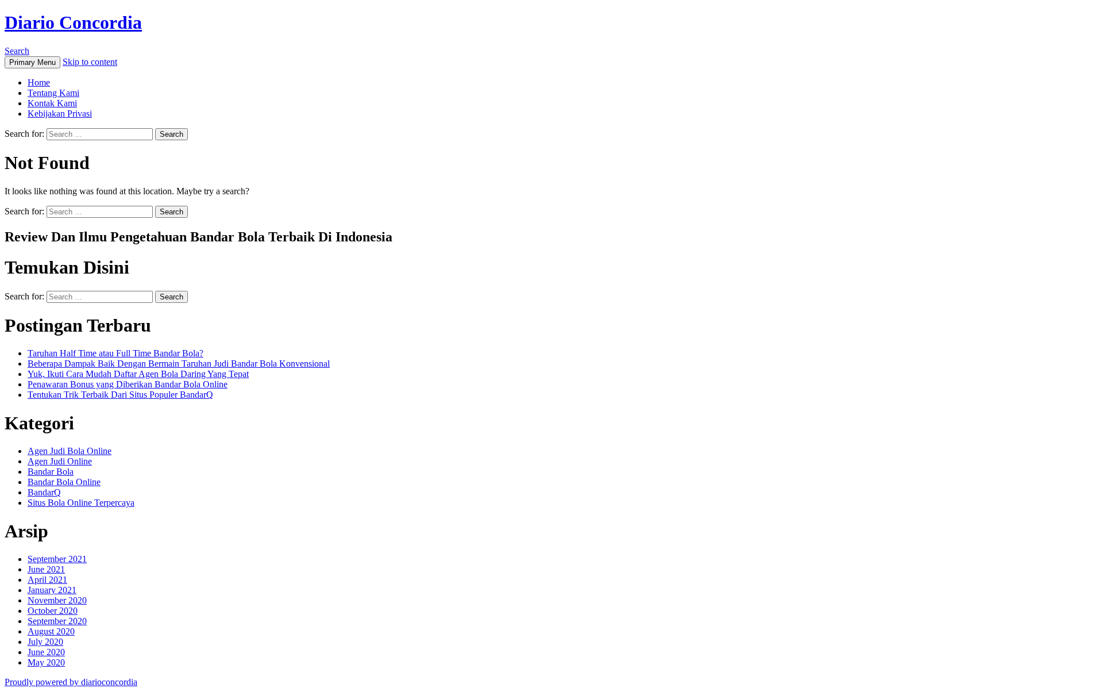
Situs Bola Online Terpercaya (81, 503)
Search (17, 51)
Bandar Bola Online (64, 482)
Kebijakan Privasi (60, 113)
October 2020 (53, 611)
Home (39, 82)
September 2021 (57, 559)
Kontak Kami (52, 103)
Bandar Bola (51, 471)
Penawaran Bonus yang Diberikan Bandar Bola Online (127, 384)
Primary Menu (32, 62)
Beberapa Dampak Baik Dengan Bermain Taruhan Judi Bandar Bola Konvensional (179, 363)
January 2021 (52, 590)
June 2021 (46, 569)
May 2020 (46, 662)
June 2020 (46, 652)
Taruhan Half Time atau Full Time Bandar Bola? (115, 353)
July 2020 (45, 642)
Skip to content (90, 62)
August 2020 (51, 631)
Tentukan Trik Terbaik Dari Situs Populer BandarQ (120, 394)
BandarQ (44, 492)
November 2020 (57, 600)
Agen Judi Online (60, 461)
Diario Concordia (73, 22)
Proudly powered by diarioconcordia (71, 682)
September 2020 (57, 621)
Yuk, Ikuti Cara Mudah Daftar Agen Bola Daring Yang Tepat (138, 374)
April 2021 (47, 580)
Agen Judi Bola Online (69, 451)
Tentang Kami (53, 93)
